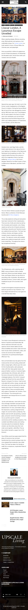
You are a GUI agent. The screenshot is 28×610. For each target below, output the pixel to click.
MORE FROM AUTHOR (19, 498)
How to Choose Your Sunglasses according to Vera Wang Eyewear (20, 457)
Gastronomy (6, 575)
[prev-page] (3, 525)
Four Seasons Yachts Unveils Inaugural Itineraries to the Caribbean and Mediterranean (7, 459)
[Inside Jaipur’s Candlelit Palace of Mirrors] (5, 504)
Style (4, 573)
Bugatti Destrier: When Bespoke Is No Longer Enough (16, 519)
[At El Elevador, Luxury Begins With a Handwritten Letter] (5, 512)
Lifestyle (5, 572)
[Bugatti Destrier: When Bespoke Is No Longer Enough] (5, 519)
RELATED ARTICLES (7, 498)
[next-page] (5, 525)
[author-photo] (14, 475)
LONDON (12, 25)
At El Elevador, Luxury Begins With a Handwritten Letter (18, 512)
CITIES (7, 5)
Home (3, 5)
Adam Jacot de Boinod (8, 36)
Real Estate (6, 577)
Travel (4, 570)
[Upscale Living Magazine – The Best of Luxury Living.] (13, 539)
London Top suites (18, 25)
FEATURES (7, 25)
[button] (2, 2)
